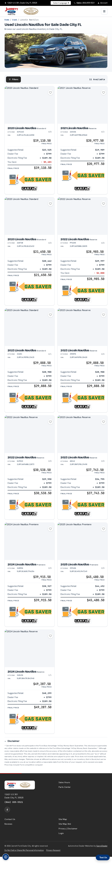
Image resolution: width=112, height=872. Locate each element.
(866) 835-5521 (14, 802)
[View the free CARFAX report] (29, 188)
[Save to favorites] (50, 92)
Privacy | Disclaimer (68, 828)
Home (7, 19)
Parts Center (65, 787)
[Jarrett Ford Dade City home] (23, 11)
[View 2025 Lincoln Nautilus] (82, 541)
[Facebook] (7, 809)
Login (61, 833)
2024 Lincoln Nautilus (26, 564)
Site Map (63, 819)
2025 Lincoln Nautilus (79, 564)
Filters (15, 79)
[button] (29, 179)
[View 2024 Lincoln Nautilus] (29, 541)
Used (14, 19)
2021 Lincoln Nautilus (78, 128)
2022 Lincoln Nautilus (79, 239)
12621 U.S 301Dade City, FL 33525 (14, 796)
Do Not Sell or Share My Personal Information (24, 850)
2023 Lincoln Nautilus (27, 350)
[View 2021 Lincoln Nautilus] (82, 105)
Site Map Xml (65, 824)
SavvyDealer (101, 846)
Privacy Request (53, 850)
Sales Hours (64, 782)
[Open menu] (104, 11)
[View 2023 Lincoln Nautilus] (29, 327)
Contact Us (10, 819)
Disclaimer (14, 741)
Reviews (8, 824)
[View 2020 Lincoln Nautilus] (29, 105)
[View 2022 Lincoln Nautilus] (82, 216)
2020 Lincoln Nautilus (27, 128)
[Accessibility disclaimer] (5, 857)
